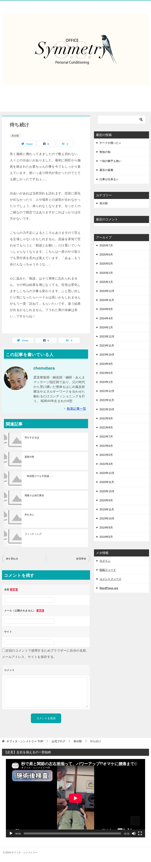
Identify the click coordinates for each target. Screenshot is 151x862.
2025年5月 (106, 263)
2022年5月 (106, 454)
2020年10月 (106, 491)
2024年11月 (106, 300)
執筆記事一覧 (76, 408)
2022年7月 (106, 436)
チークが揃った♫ (110, 142)
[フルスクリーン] (140, 833)
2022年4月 (106, 463)
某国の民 (29, 456)
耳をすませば (32, 437)
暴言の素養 (106, 170)
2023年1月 (106, 382)
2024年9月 (106, 309)
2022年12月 (106, 391)
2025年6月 (106, 254)
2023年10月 (106, 354)
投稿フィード (107, 569)
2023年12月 (106, 336)
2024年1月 (106, 327)
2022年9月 (106, 418)
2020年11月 (106, 482)
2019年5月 (106, 536)
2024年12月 (106, 291)
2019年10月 (106, 518)
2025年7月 (106, 245)
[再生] (11, 833)
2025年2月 (106, 272)
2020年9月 (106, 500)
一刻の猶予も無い (110, 161)
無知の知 (104, 151)
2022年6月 (106, 445)
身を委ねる (12, 558)
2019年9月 (106, 527)
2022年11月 (106, 400)
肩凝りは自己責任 (34, 495)
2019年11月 (106, 509)
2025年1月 (106, 281)
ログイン (104, 560)
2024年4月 (106, 318)
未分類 (15, 135)
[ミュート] (134, 833)
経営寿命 (81, 558)
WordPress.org (108, 588)
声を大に (29, 514)
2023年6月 (106, 372)
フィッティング (33, 534)
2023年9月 (106, 363)
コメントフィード (110, 579)
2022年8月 (106, 427)
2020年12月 (106, 473)
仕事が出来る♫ (108, 179)
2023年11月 (106, 345)
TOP (24, 741)
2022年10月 (106, 409)
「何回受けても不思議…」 (39, 476)
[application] (75, 798)
